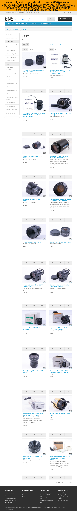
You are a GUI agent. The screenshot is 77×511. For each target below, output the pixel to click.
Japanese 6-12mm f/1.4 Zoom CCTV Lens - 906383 (60, 328)
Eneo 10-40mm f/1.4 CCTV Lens (32, 200)
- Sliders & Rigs (10, 102)
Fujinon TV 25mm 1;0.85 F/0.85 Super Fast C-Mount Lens (60, 200)
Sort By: (25, 49)
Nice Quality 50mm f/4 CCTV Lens (33, 371)
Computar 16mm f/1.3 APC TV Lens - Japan (60, 114)
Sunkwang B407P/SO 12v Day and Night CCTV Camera (33, 414)
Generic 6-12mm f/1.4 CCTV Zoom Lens (33, 285)
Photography (33, 23)
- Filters (8, 76)
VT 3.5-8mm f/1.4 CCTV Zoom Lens (60, 414)
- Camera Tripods (11, 54)
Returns (7, 497)
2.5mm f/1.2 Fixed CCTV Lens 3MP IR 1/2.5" (33, 71)
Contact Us (25, 493)
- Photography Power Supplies (12, 98)
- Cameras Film (10, 61)
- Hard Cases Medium (12, 87)
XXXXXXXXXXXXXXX (11, 113)
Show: (51, 49)
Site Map (24, 497)
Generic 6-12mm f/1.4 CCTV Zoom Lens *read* (59, 285)
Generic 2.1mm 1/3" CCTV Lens (60, 242)
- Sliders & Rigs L (10, 106)
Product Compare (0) (55, 45)
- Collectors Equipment (9, 68)
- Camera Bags (10, 50)
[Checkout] (70, 13)
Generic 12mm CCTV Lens (32, 242)
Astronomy (11, 23)
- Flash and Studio (11, 80)
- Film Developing (11, 73)
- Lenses (8, 94)
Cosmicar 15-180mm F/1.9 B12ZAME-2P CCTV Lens (59, 157)
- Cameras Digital (11, 57)
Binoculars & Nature (21, 23)
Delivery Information (10, 498)
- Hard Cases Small (11, 90)
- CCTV (8, 64)
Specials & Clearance (45, 23)
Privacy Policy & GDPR (10, 500)
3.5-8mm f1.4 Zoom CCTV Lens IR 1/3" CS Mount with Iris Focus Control (34, 114)
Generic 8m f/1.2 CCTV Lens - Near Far (33, 328)
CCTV (24, 29)
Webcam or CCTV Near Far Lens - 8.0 (32, 457)
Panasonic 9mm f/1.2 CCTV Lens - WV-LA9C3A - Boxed (59, 371)
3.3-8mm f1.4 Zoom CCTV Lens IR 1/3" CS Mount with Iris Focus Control (60, 71)
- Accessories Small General (11, 46)
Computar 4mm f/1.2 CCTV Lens (32, 157)
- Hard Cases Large (11, 83)
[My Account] (65, 13)
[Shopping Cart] (68, 13)
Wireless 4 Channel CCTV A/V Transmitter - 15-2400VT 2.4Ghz (60, 458)
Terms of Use (8, 502)
